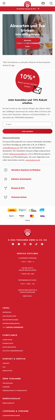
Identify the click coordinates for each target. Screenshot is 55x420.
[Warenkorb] (43, 3)
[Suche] (51, 3)
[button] (4, 3)
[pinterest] (31, 244)
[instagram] (25, 244)
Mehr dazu (27, 296)
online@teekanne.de (11, 148)
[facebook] (19, 244)
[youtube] (13, 244)
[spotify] (42, 244)
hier (12, 65)
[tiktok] (36, 244)
